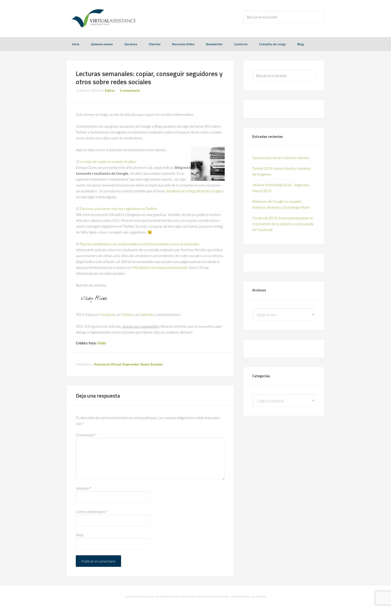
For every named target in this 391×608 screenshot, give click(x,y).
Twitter (127, 314)
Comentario (86, 435)
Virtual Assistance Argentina (103, 18)
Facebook (107, 314)
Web (79, 535)
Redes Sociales (152, 364)
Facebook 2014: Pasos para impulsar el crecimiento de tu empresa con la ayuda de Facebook (282, 224)
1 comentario (130, 90)
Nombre (83, 488)
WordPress (240, 596)
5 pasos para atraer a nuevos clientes (280, 157)
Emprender (131, 364)
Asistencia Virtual (107, 364)
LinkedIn (147, 314)
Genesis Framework (212, 596)
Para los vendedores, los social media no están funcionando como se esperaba (139, 244)
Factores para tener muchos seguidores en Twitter (118, 208)
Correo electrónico (92, 511)
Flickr (102, 343)
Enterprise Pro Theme (173, 596)
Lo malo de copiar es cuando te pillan (108, 161)
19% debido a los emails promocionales (159, 267)
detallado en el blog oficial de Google (193, 191)
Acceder (259, 596)
